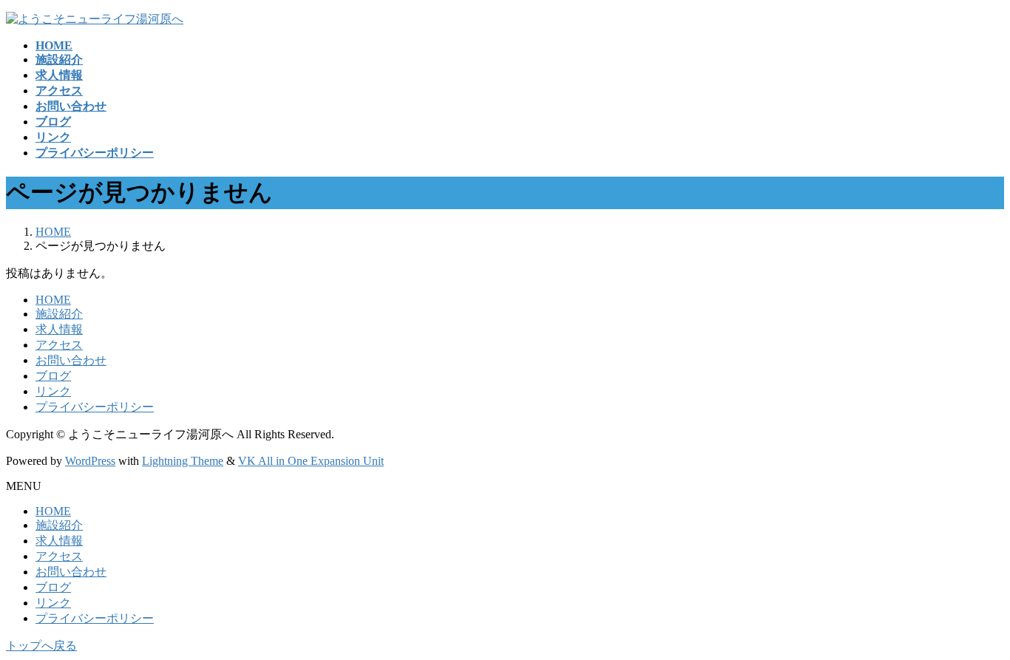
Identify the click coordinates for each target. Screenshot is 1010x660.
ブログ (53, 376)
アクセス (59, 344)
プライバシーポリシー (94, 407)
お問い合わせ (70, 360)
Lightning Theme (182, 461)
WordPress (90, 461)
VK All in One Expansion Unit (311, 461)
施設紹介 (59, 313)
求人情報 (59, 329)
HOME (53, 299)
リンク (53, 391)
